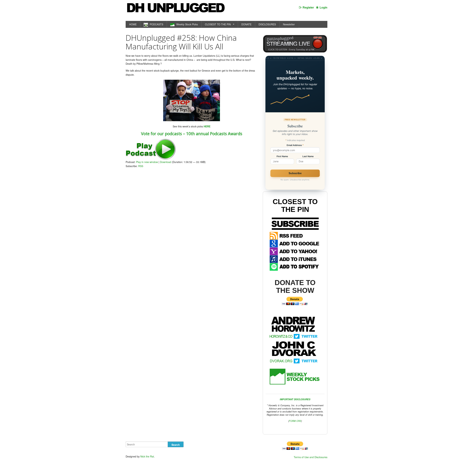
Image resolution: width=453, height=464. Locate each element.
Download (165, 162)
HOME (133, 24)
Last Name (308, 156)
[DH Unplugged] (175, 9)
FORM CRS (295, 421)
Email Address (295, 145)
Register (308, 7)
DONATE (246, 24)
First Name (282, 156)
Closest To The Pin (295, 205)
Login (323, 7)
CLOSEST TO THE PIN (218, 24)
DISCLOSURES (267, 24)
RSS (140, 166)
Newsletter (289, 24)
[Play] (151, 159)
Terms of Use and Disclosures (310, 457)
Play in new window (147, 162)
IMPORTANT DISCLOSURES (295, 399)
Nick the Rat (147, 456)
